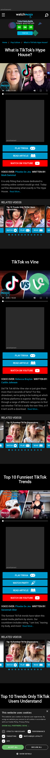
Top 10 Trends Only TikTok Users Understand (20, 208)
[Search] (47, 14)
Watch (10, 230)
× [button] (47, 711)
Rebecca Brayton (24, 379)
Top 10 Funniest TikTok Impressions (22, 422)
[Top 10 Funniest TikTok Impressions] (25, 431)
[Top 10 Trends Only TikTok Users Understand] (25, 216)
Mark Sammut (8, 175)
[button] (9, 234)
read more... (15, 191)
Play (22, 230)
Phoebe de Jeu (23, 172)
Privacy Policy (24, 722)
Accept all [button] (13, 747)
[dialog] (25, 733)
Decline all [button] (36, 747)
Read (36, 230)
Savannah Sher (9, 610)
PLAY (24, 33)
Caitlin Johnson (9, 382)
